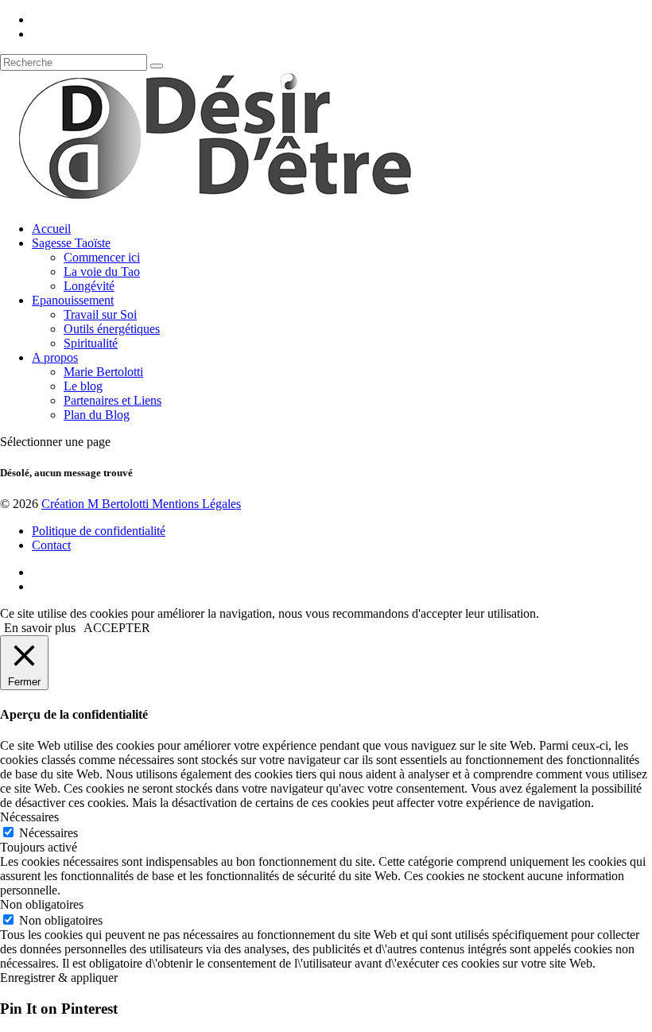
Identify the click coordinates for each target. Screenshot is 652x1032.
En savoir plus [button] (40, 627)
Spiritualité (91, 343)
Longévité (89, 286)
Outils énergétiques (112, 329)
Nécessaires (48, 833)
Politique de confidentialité (98, 530)
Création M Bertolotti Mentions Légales (141, 503)
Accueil (51, 228)
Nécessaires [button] (29, 817)
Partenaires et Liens (112, 400)
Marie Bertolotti (103, 371)
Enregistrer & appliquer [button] (59, 977)
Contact (51, 545)
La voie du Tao (102, 271)
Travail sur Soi (100, 314)
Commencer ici (102, 257)
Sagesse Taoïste (71, 243)
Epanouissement (73, 300)
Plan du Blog (97, 414)
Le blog (83, 386)
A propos (55, 357)
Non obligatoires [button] (41, 904)
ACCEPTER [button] (116, 627)
